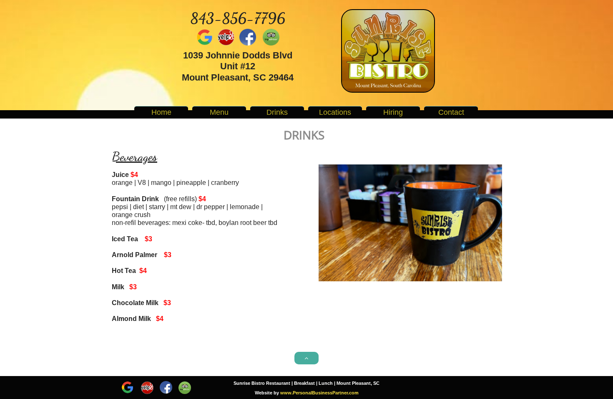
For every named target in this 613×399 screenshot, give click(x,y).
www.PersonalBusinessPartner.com (319, 392)
